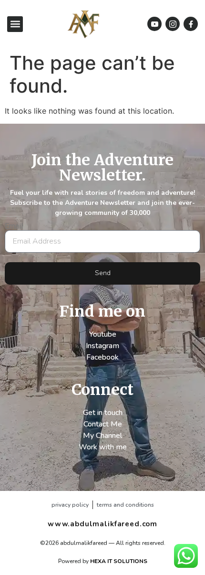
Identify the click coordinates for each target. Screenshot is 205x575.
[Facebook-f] (191, 24)
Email (14, 226)
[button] (15, 24)
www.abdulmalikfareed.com (102, 524)
